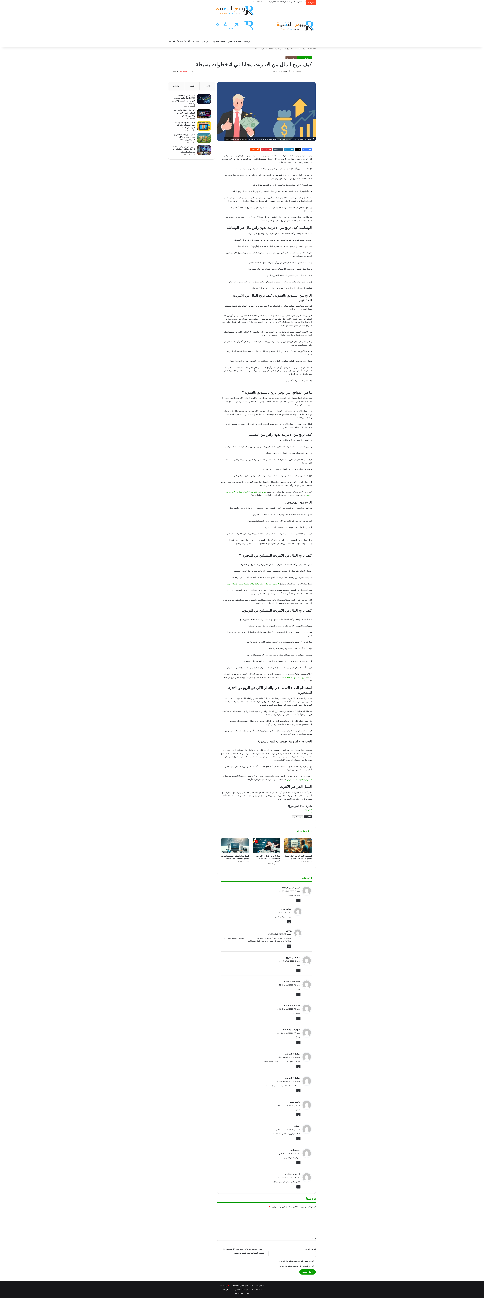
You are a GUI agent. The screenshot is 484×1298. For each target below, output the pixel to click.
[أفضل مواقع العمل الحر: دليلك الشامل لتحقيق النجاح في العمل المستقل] (235, 845)
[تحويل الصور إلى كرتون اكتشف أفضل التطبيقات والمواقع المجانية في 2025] (204, 126)
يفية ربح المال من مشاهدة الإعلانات (294, 677)
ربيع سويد (307, 71)
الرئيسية (247, 41)
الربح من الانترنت (301, 48)
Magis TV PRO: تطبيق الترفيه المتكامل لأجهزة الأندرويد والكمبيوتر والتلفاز (184, 113)
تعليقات (176, 86)
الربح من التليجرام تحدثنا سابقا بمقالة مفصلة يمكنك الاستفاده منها (253, 584)
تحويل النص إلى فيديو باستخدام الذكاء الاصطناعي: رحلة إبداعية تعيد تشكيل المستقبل (184, 149)
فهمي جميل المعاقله (290, 887)
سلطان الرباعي (292, 1053)
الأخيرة (207, 86)
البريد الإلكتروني (310, 1249)
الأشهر (191, 86)
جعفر (297, 1126)
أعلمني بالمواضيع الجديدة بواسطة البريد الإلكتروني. (296, 1266)
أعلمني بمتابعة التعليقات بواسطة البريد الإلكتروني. (296, 1261)
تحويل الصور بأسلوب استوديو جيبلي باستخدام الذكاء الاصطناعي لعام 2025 (184, 137)
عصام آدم (295, 1150)
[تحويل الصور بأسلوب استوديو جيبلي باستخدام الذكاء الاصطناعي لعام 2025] (204, 138)
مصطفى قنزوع (292, 957)
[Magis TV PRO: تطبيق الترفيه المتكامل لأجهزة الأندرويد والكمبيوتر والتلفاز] (204, 113)
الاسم (313, 1238)
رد (298, 900)
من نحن (205, 41)
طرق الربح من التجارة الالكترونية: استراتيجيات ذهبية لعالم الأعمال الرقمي (268, 858)
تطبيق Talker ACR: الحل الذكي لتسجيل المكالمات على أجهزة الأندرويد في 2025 (278, 2)
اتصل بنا (196, 41)
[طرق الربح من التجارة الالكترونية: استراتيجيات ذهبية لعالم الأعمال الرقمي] (266, 845)
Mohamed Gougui (290, 1029)
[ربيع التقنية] (285, 26)
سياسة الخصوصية (218, 41)
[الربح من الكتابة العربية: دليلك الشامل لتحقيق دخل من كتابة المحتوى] (298, 845)
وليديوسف (295, 1101)
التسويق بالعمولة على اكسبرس (299, 779)
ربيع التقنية (223, 1285)
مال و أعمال (291, 58)
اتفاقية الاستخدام (234, 41)
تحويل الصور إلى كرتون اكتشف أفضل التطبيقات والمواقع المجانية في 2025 (184, 125)
